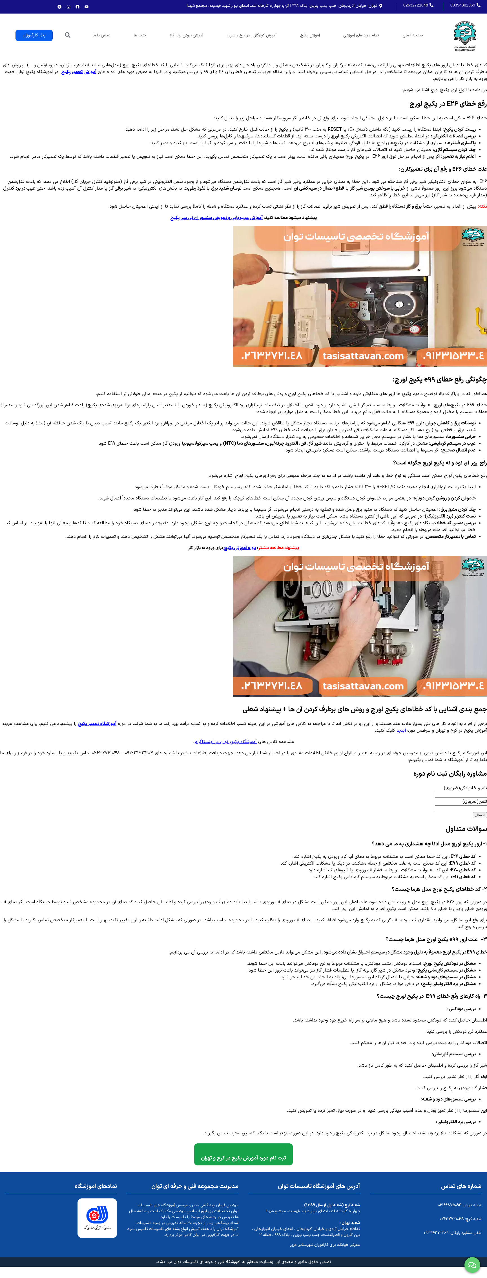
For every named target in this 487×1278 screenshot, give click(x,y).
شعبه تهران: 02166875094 (459, 1205)
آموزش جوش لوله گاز (186, 35)
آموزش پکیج (310, 35)
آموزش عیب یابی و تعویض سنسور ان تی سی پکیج (216, 217)
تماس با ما (101, 35)
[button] (67, 35)
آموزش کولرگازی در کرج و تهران (251, 35)
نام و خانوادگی (465, 788)
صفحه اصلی (413, 35)
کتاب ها (140, 35)
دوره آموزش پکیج (239, 548)
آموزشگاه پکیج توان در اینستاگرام (225, 741)
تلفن (474, 801)
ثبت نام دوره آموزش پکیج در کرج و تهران (243, 1158)
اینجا (401, 730)
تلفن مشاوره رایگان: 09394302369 (452, 1233)
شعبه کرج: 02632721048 (460, 1219)
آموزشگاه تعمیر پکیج (97, 723)
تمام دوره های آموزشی (361, 35)
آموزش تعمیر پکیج (78, 72)
